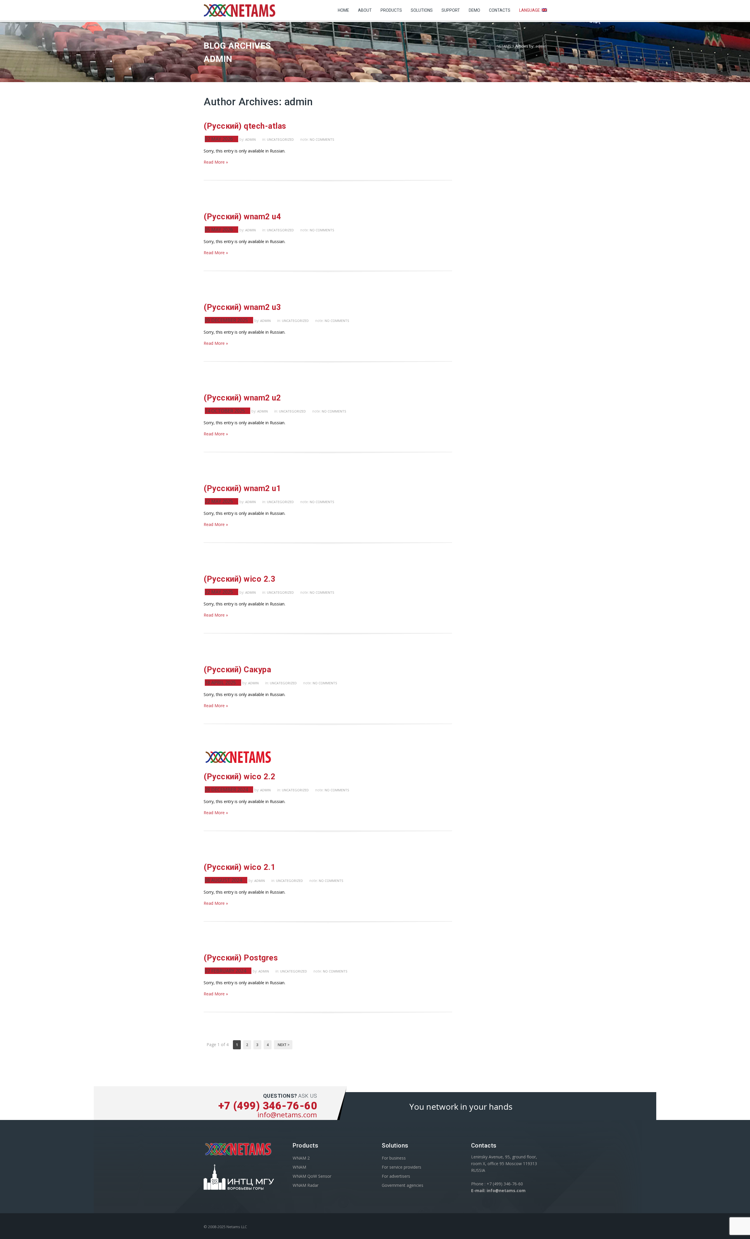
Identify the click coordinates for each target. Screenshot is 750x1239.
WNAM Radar (305, 1185)
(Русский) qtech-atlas (245, 126)
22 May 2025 (219, 501)
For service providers (401, 1167)
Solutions (422, 10)
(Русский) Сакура (237, 669)
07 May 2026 (219, 139)
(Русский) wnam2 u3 (242, 307)
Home (343, 10)
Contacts (499, 10)
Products (391, 10)
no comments (322, 139)
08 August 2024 (223, 880)
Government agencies (402, 1185)
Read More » (216, 162)
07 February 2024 (225, 971)
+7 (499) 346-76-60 (267, 1106)
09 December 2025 (226, 320)
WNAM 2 (301, 1158)
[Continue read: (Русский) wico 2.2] (239, 763)
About (365, 10)
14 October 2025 (225, 411)
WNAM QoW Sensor (312, 1176)
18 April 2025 (220, 682)
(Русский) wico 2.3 (239, 579)
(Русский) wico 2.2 (239, 776)
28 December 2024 (226, 789)
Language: (530, 10)
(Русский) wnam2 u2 (242, 398)
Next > (283, 1044)
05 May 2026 (219, 229)
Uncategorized (280, 139)
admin (540, 46)
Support (451, 10)
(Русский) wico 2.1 (239, 867)
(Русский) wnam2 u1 (242, 488)
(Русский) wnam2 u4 (242, 216)
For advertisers (396, 1176)
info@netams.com (287, 1114)
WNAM (299, 1167)
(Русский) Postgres (241, 958)
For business (394, 1158)
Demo (474, 10)
